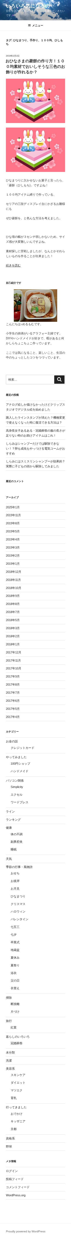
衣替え (15, 988)
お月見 (15, 888)
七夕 (14, 934)
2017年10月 (13, 668)
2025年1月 (13, 507)
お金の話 (12, 741)
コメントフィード (18, 1187)
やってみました (16, 757)
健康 (9, 827)
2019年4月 (13, 539)
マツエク (16, 1090)
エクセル (16, 794)
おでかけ (16, 1113)
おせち (15, 873)
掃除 (9, 997)
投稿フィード (15, 1179)
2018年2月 (13, 636)
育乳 (14, 1098)
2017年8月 (13, 684)
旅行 (9, 1021)
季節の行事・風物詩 (19, 867)
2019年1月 (13, 563)
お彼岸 (15, 881)
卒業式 (15, 942)
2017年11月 (13, 660)
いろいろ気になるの (28, 5)
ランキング (13, 819)
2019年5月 (13, 531)
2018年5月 (13, 620)
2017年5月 (13, 708)
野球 (9, 1146)
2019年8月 (13, 523)
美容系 (10, 1068)
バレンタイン (19, 919)
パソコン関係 (15, 780)
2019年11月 (13, 515)
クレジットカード (22, 747)
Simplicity (17, 786)
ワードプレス (19, 802)
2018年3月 (13, 628)
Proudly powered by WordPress (25, 1231)
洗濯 (9, 1060)
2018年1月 (13, 644)
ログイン (12, 1171)
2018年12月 (13, 571)
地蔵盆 (15, 950)
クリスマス (18, 904)
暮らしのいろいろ (18, 1036)
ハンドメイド (19, 771)
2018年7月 (13, 612)
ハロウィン (18, 911)
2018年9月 (13, 595)
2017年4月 (13, 716)
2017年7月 (13, 692)
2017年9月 (13, 676)
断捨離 (15, 1004)
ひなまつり (18, 896)
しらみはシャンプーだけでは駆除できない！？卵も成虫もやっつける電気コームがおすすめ (35, 448)
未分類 (10, 1052)
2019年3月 (13, 547)
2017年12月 (13, 652)
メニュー (37, 25)
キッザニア (18, 1121)
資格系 (10, 1138)
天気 (9, 858)
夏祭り (15, 965)
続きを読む (13, 265)
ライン (10, 811)
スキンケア (18, 1075)
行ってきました (16, 1107)
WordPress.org (15, 1195)
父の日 (15, 980)
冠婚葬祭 (16, 1043)
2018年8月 (13, 604)
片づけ (15, 1011)
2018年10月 (13, 588)
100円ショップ (20, 763)
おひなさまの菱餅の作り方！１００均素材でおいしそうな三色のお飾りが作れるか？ (35, 66)
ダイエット (18, 1082)
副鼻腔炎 (16, 841)
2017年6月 (13, 700)
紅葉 (14, 1027)
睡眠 (14, 849)
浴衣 (14, 973)
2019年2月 (13, 555)
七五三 (15, 926)
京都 (14, 1129)
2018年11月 (13, 579)
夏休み (15, 957)
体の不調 (16, 834)
